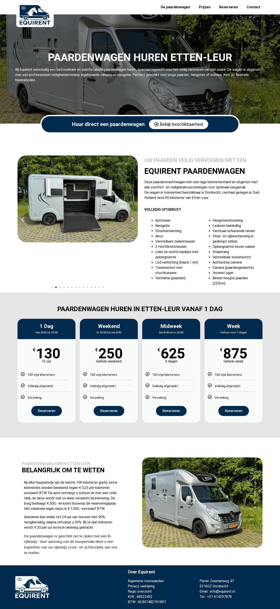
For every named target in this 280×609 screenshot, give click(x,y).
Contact (253, 7)
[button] (23, 220)
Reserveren (228, 7)
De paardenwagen (175, 7)
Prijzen (204, 7)
